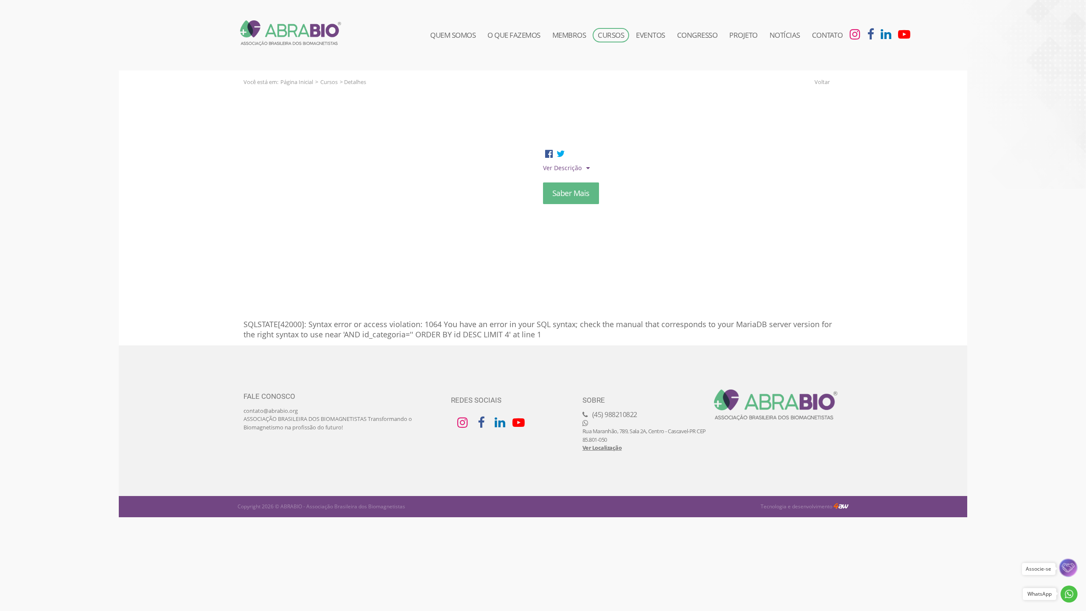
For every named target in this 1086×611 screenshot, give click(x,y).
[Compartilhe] (549, 154)
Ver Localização (602, 447)
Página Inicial (296, 82)
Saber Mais (571, 193)
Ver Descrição (563, 168)
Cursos (329, 82)
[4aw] (841, 506)
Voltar (822, 82)
